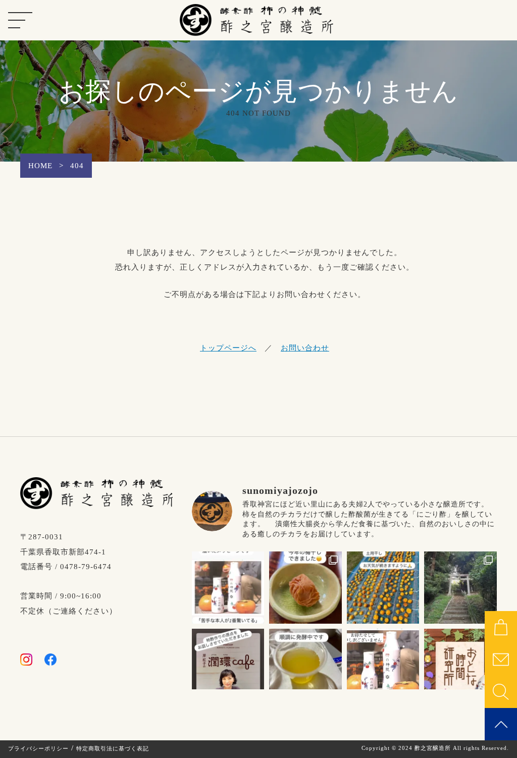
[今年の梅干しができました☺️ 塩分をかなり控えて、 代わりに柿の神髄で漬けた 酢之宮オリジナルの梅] (305, 587)
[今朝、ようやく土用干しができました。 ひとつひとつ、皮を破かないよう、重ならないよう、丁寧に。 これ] (383, 587)
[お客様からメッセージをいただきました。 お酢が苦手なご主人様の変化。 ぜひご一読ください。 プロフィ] (228, 587)
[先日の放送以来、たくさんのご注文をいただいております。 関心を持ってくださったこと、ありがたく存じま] (383, 665)
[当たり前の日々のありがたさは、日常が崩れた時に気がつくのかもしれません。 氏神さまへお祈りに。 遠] (460, 587)
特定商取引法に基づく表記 (112, 748)
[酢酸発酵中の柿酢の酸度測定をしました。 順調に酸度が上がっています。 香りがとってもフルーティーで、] (305, 665)
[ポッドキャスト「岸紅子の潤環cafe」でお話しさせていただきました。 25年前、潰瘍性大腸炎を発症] (228, 665)
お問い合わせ (305, 348)
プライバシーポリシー (38, 748)
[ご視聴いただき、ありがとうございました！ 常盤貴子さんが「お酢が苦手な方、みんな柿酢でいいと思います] (460, 665)
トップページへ (228, 348)
